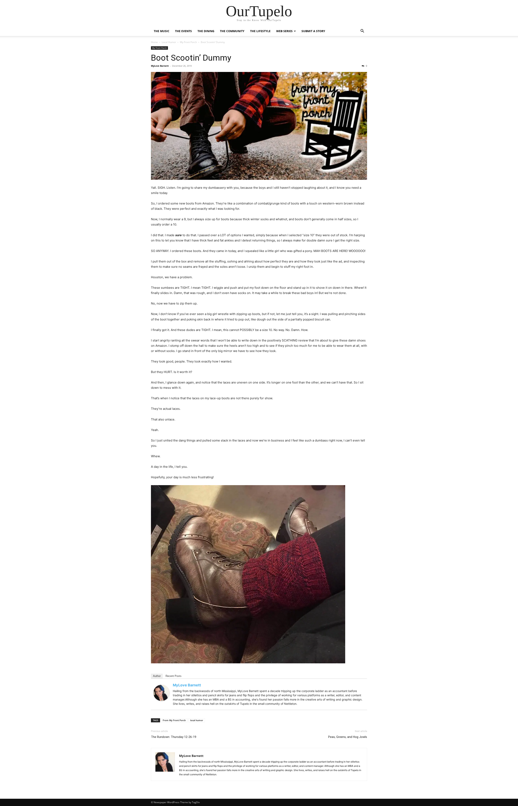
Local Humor (169, 42)
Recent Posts (174, 675)
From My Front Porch (174, 720)
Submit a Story (313, 31)
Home (154, 42)
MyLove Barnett (160, 65)
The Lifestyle (260, 31)
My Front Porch (188, 42)
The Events (183, 31)
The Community (232, 31)
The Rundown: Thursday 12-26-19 (173, 737)
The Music (161, 31)
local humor (196, 720)
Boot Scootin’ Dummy (191, 58)
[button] (362, 31)
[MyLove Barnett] (161, 693)
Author (157, 675)
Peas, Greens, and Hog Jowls (347, 737)
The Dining (205, 31)
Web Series (284, 31)
